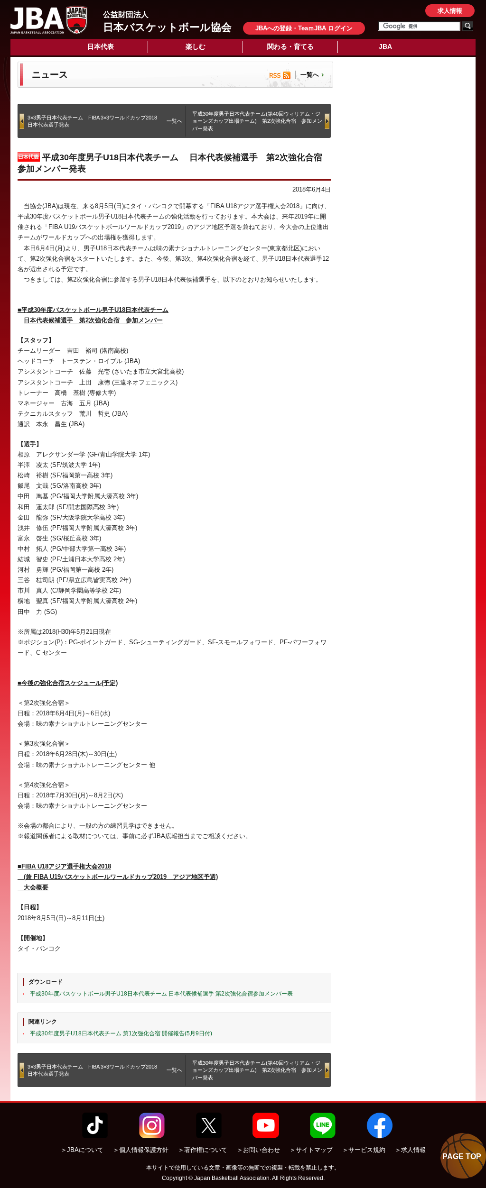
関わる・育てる (290, 46)
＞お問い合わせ (258, 1149)
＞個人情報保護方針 (140, 1149)
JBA (385, 46)
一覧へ (309, 74)
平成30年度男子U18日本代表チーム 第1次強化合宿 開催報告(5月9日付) (121, 1033)
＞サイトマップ (311, 1149)
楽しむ (196, 46)
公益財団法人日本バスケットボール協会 (48, 20)
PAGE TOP (461, 1156)
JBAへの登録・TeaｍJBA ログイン (304, 28)
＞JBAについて (82, 1149)
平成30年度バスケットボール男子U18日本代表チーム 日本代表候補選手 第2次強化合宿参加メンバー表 (161, 993)
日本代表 (100, 46)
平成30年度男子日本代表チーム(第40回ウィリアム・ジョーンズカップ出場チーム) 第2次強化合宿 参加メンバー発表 (257, 121)
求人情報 (450, 10)
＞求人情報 (410, 1149)
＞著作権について (202, 1149)
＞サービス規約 (363, 1149)
